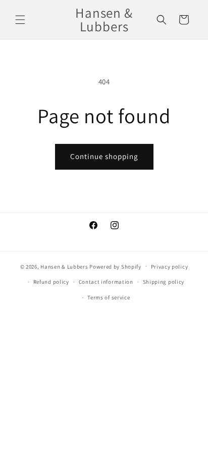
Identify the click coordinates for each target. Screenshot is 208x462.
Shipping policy (164, 281)
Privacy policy (169, 266)
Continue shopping (104, 156)
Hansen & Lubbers (64, 266)
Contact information (106, 281)
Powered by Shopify (115, 266)
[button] (20, 20)
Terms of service (108, 297)
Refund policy (51, 281)
